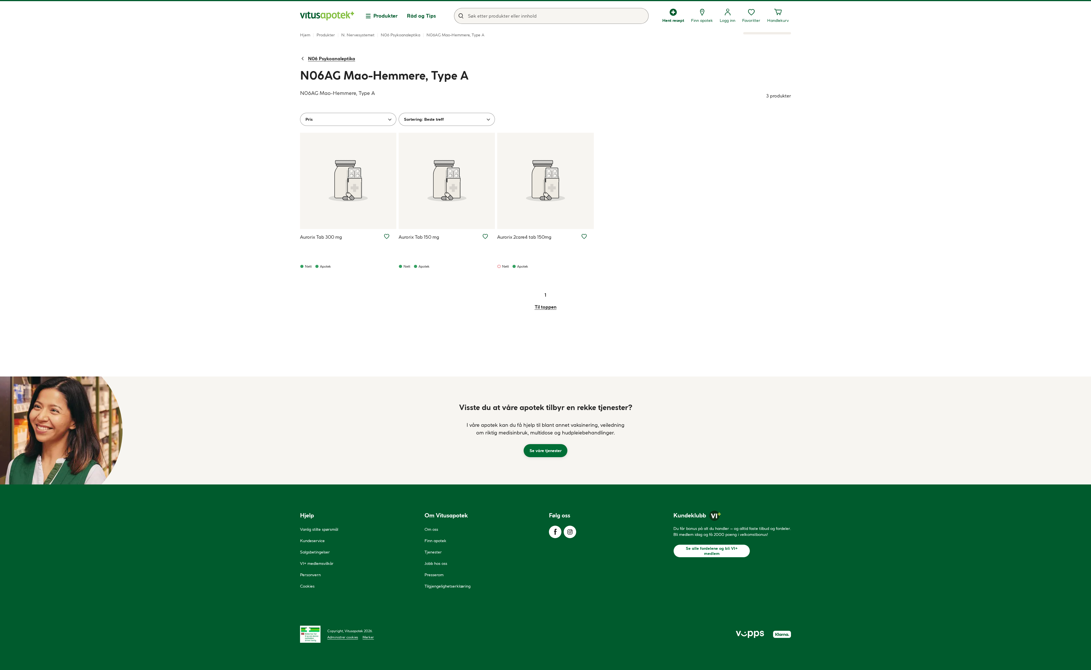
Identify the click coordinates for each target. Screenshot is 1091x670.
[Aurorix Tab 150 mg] (447, 181)
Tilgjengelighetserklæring (447, 586)
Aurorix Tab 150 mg (419, 237)
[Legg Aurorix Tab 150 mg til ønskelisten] (485, 236)
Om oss (431, 529)
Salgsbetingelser (315, 552)
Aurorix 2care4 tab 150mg (524, 237)
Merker (368, 637)
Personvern (310, 574)
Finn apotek (435, 540)
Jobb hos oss (435, 563)
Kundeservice (312, 540)
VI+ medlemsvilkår (317, 563)
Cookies (307, 586)
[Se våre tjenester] (545, 430)
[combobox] (551, 16)
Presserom (434, 574)
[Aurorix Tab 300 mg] (348, 181)
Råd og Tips (421, 16)
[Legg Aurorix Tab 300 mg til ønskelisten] (386, 236)
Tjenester (433, 552)
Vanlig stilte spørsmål (319, 529)
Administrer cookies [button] (342, 637)
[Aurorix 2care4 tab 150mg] (545, 181)
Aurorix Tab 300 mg (321, 237)
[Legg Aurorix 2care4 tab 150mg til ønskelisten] (584, 236)
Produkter (385, 16)
